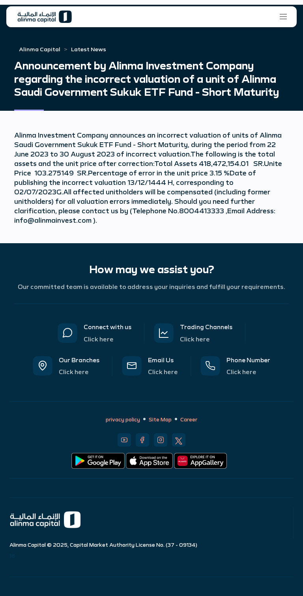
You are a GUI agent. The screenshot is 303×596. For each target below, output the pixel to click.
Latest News (88, 49)
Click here (99, 338)
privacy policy (123, 419)
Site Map (160, 419)
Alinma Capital (39, 49)
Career (188, 419)
